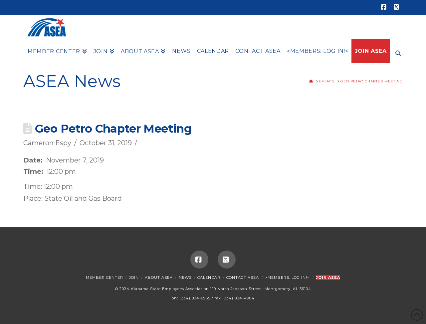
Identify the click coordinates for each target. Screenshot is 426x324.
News (185, 277)
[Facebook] (384, 7)
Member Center (104, 277)
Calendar (208, 277)
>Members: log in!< (287, 277)
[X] (397, 7)
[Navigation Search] (396, 52)
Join (134, 277)
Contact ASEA (242, 277)
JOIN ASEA (328, 277)
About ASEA (159, 277)
